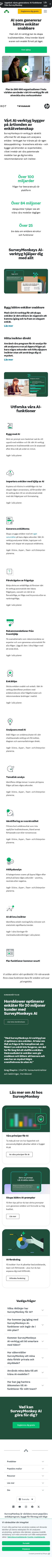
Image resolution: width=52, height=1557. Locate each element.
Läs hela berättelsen (16, 1022)
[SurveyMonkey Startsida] (6, 12)
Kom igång (26, 49)
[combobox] (26, 1499)
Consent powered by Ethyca (38, 1553)
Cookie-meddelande (36, 1537)
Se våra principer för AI (19, 1154)
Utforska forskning (17, 1278)
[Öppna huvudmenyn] (45, 11)
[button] (26, 1310)
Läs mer (8, 325)
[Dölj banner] (50, 4)
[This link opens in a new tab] (13, 1506)
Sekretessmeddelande (17, 1537)
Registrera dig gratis (29, 11)
